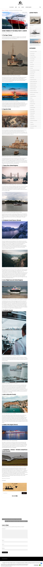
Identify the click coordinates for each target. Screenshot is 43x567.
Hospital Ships (33, 71)
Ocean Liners (33, 94)
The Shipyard (6, 32)
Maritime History (33, 85)
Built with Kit (15, 496)
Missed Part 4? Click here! (6, 478)
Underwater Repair (34, 126)
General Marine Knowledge (35, 70)
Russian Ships (33, 103)
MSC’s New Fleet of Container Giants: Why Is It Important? (16, 521)
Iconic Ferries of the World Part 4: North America (12, 519)
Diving (32, 62)
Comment (4, 528)
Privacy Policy (3, 558)
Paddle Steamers (33, 96)
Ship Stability (33, 111)
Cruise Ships (33, 58)
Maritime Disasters (34, 83)
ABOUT (16, 7)
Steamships (32, 116)
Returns (6, 558)
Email (3, 544)
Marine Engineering (34, 81)
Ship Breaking (33, 107)
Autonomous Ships (34, 51)
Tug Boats (32, 124)
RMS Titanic (32, 101)
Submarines (32, 118)
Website (3, 548)
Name (3, 540)
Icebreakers (32, 75)
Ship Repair (32, 109)
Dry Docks (32, 64)
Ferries (32, 68)
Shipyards (32, 114)
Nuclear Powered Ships (34, 92)
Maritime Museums (34, 86)
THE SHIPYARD (11, 7)
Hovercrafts (32, 73)
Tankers (32, 122)
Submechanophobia (34, 120)
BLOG (19, 7)
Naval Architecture (34, 90)
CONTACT (22, 7)
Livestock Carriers (33, 79)
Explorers (32, 66)
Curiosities (32, 60)
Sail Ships (32, 105)
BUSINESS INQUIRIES (28, 7)
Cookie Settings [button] (36, 565)
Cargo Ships (32, 55)
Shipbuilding (33, 113)
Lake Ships (32, 77)
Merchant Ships (33, 88)
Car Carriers (32, 53)
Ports (31, 98)
